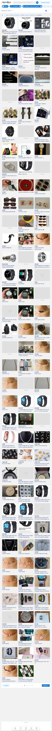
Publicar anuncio (45, 2)
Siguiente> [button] (46, 685)
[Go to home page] (6, 2)
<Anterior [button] (6, 685)
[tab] (15, 728)
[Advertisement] (42, 41)
